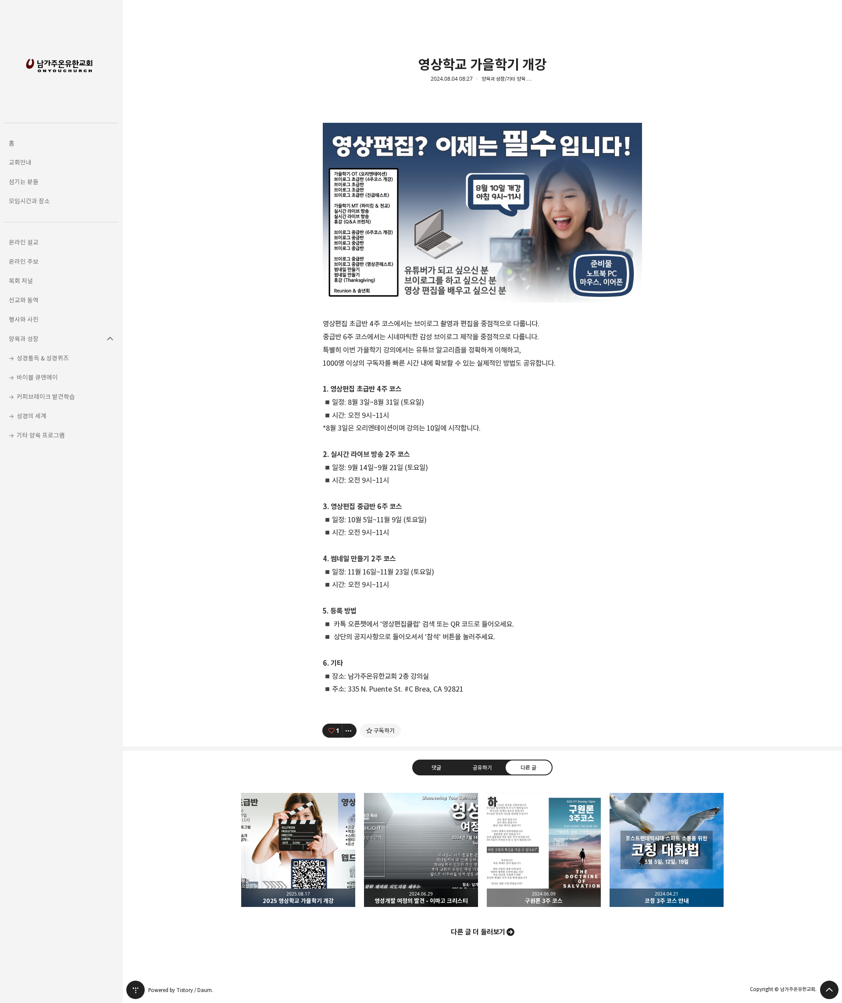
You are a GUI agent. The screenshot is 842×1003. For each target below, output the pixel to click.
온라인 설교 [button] (24, 242)
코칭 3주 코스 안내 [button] (667, 850)
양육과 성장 (110, 339)
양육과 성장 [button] (24, 339)
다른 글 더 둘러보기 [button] (478, 932)
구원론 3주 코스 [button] (544, 850)
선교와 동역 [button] (24, 300)
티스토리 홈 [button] (135, 989)
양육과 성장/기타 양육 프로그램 (508, 79)
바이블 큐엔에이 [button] (37, 377)
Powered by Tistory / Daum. (180, 990)
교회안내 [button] (20, 162)
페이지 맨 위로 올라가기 (829, 989)
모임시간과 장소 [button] (29, 201)
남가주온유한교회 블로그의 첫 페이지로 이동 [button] (61, 61)
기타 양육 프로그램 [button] (41, 435)
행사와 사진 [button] (24, 319)
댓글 (436, 767)
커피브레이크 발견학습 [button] (46, 397)
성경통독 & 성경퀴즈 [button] (43, 358)
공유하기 (482, 767)
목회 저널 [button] (21, 281)
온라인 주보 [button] (24, 261)
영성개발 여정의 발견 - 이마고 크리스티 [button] (421, 850)
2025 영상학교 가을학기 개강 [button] (298, 850)
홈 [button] (11, 143)
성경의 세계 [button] (31, 416)
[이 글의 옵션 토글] (350, 731)
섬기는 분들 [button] (24, 182)
